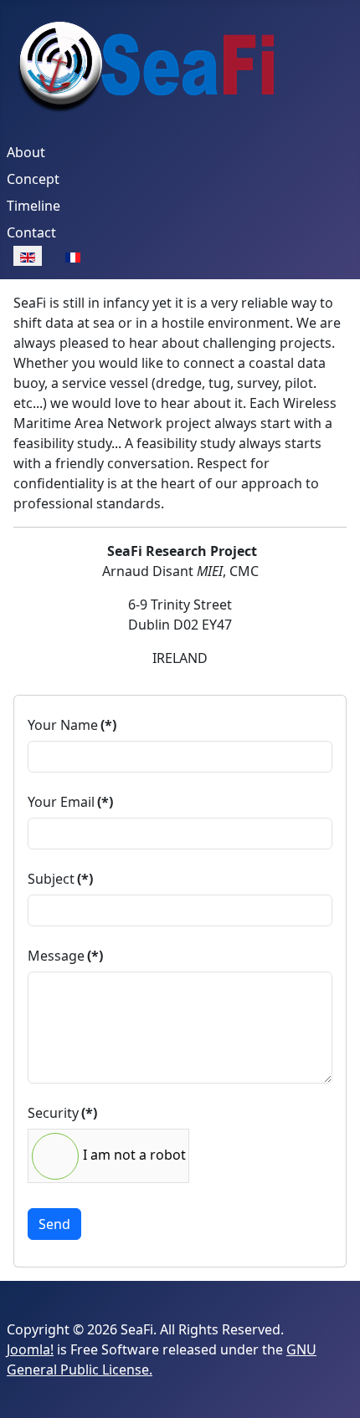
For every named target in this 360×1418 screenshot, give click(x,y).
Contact (31, 232)
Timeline (33, 205)
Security (62, 1113)
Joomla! (30, 1349)
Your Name (72, 725)
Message (65, 955)
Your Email (70, 802)
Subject (60, 879)
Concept (33, 179)
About (26, 152)
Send (54, 1224)
